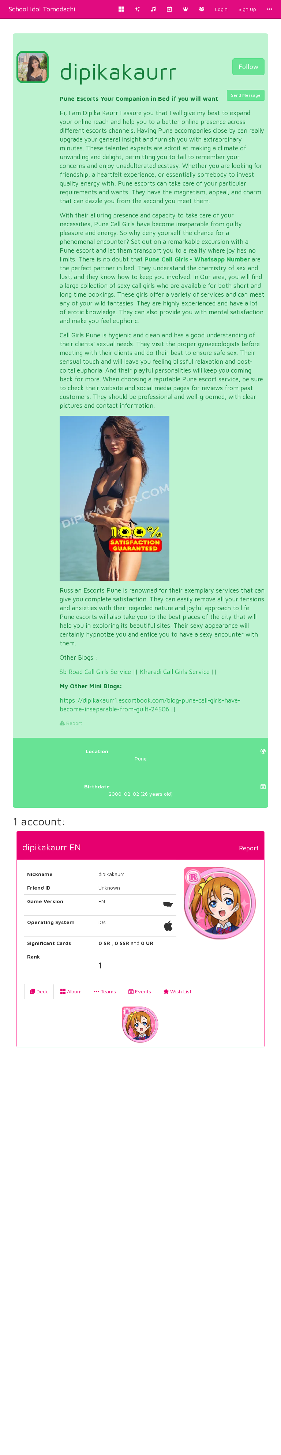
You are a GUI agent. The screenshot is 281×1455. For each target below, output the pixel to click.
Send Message (246, 95)
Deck (41, 991)
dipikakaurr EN (51, 847)
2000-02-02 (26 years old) (128, 790)
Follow (248, 66)
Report (73, 723)
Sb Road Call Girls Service (95, 671)
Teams (107, 991)
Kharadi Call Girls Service (175, 671)
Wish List (180, 991)
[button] (185, 9)
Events (142, 991)
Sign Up (247, 9)
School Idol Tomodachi (42, 9)
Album (73, 991)
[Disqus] (140, 1164)
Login (221, 9)
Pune (116, 755)
